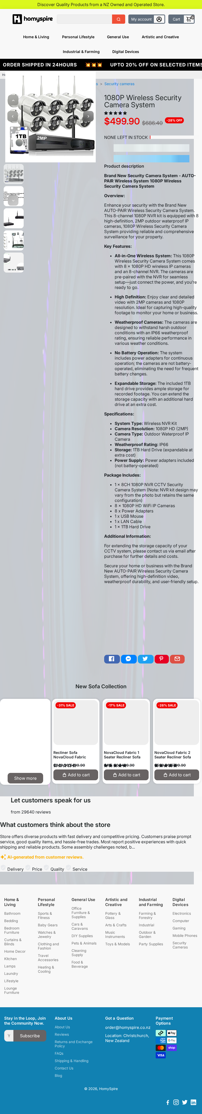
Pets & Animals (84, 943)
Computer (181, 921)
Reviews (62, 1034)
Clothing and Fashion (48, 946)
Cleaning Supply (79, 952)
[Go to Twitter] (146, 659)
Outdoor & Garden (147, 934)
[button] (116, 113)
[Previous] (13, 100)
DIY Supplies (82, 936)
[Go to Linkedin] (193, 1103)
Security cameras (119, 83)
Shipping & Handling (71, 1061)
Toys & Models (117, 944)
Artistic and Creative (160, 37)
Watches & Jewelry (47, 934)
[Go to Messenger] (129, 659)
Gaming (179, 928)
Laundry (11, 973)
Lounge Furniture (11, 990)
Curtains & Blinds (13, 942)
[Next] (13, 200)
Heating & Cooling (46, 969)
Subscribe (30, 1035)
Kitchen (10, 959)
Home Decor (15, 951)
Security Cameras (180, 945)
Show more (25, 778)
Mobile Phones (185, 935)
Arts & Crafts (116, 925)
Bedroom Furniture (11, 930)
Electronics (182, 913)
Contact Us (64, 1068)
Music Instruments (115, 934)
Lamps (10, 966)
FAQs (59, 1053)
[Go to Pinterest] (162, 659)
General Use (118, 37)
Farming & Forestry (147, 915)
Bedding (11, 921)
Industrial (146, 925)
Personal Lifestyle (78, 37)
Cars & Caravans (80, 926)
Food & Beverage (80, 964)
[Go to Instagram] (176, 1103)
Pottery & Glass (113, 915)
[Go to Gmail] (177, 659)
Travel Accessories (48, 957)
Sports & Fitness (45, 915)
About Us (62, 1027)
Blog (58, 1075)
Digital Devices (125, 51)
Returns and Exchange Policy (74, 1044)
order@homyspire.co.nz (127, 1027)
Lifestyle (11, 981)
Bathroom (12, 913)
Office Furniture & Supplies (81, 912)
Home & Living (36, 37)
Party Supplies (151, 944)
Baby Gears (48, 925)
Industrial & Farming (81, 51)
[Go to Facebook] (112, 659)
